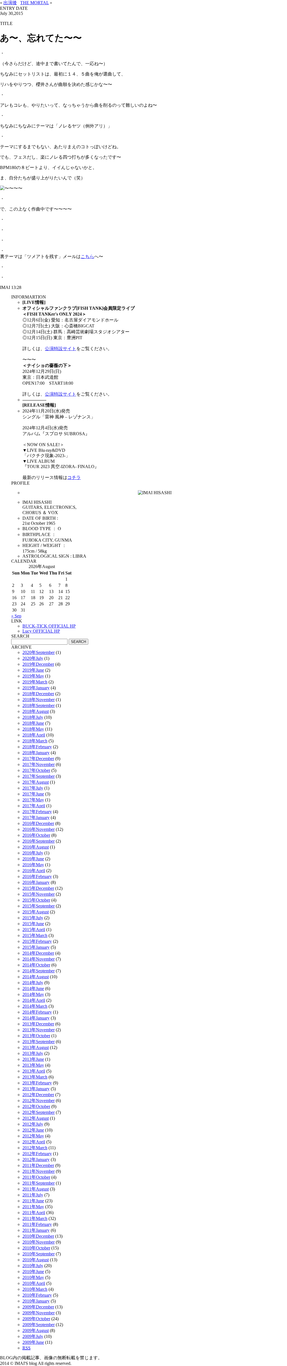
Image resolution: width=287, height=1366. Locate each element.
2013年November (38, 1029)
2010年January (36, 1301)
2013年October (36, 1035)
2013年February (37, 1082)
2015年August (35, 911)
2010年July (32, 1265)
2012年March (34, 1147)
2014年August (35, 976)
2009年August (35, 1330)
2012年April (33, 1141)
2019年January (36, 687)
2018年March (34, 740)
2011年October (36, 1177)
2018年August (35, 711)
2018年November (38, 699)
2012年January (36, 1159)
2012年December (38, 1094)
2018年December (38, 693)
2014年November (38, 959)
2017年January (36, 817)
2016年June (33, 858)
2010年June (33, 1271)
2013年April (33, 1071)
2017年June (33, 794)
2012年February (37, 1153)
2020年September (38, 652)
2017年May (33, 799)
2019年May (33, 676)
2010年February (37, 1295)
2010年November (38, 1242)
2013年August (35, 1047)
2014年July (32, 982)
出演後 (10, 2)
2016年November (38, 829)
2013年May (33, 1065)
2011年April (33, 1212)
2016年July (32, 852)
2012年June (33, 1130)
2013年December (38, 1023)
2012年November (38, 1100)
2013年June (33, 1059)
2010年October (36, 1248)
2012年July (32, 1124)
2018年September (38, 705)
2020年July (32, 658)
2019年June (33, 670)
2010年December (38, 1236)
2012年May (33, 1136)
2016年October (36, 835)
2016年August (35, 847)
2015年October (36, 900)
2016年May (33, 864)
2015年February (37, 941)
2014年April (33, 1000)
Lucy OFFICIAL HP (41, 631)
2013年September (38, 1041)
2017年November (38, 764)
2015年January (36, 947)
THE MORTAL (34, 2)
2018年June (33, 723)
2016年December (38, 823)
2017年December (38, 758)
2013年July (32, 1053)
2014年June (33, 988)
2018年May (33, 729)
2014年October (36, 965)
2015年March (34, 935)
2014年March (34, 1006)
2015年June (33, 923)
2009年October (36, 1318)
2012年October (36, 1106)
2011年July (32, 1194)
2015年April (33, 929)
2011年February (37, 1224)
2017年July (32, 788)
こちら (87, 256)
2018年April (33, 735)
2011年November (38, 1171)
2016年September (38, 841)
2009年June (33, 1342)
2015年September (38, 906)
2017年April (33, 805)
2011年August (35, 1189)
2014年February (37, 1012)
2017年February (37, 811)
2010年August (35, 1259)
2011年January (36, 1230)
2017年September (38, 776)
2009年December (38, 1307)
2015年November (38, 894)
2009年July (32, 1336)
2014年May (33, 994)
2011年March (34, 1218)
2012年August (35, 1118)
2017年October (36, 770)
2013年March (34, 1077)
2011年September (38, 1183)
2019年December (38, 664)
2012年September (38, 1112)
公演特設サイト (60, 348)
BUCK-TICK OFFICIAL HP (49, 626)
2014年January (36, 1018)
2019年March (34, 681)
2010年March (34, 1289)
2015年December (38, 888)
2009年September (38, 1324)
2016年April (33, 870)
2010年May (33, 1277)
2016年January (36, 882)
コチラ (74, 477)
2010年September (38, 1253)
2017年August (35, 782)
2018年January (36, 752)
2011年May (33, 1206)
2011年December (38, 1165)
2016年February (37, 876)
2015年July (32, 917)
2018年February (37, 746)
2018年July (32, 717)
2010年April (33, 1283)
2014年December (38, 953)
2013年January (36, 1088)
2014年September (38, 970)
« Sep (16, 616)
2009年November (38, 1312)
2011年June (33, 1200)
